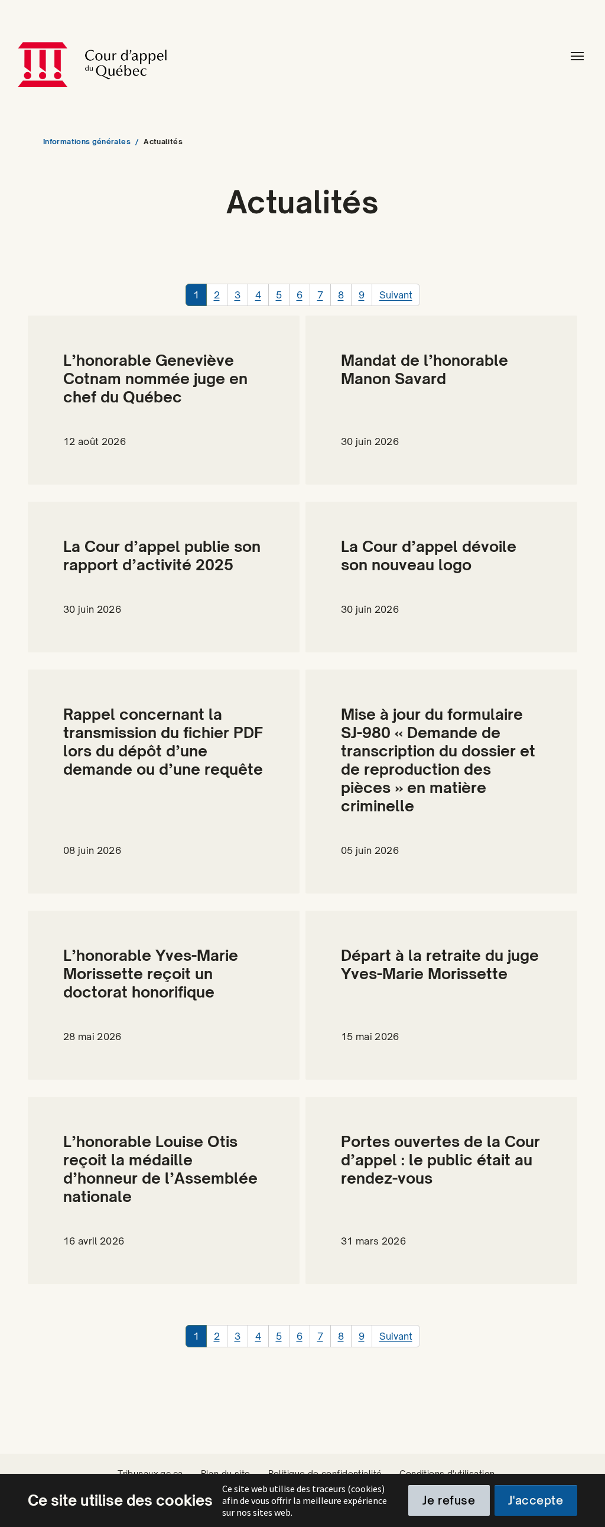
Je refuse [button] (448, 1500)
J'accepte (535, 1500)
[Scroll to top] (582, 1504)
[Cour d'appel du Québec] (149, 56)
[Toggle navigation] (577, 56)
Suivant (395, 295)
